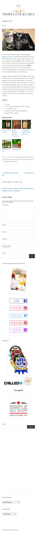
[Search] (32, 256)
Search (4, 253)
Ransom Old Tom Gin (6, 131)
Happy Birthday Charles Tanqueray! (15, 133)
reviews (24, 157)
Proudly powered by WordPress (10, 529)
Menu (18, 5)
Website (4, 239)
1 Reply (4, 25)
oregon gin (21, 159)
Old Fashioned (16, 149)
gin (16, 157)
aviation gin (13, 159)
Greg (16, 161)
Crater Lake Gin (5, 150)
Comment (5, 205)
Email (4, 232)
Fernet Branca (30, 173)
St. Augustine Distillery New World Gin (26, 132)
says (8, 76)
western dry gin (29, 159)
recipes (19, 157)
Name (4, 225)
